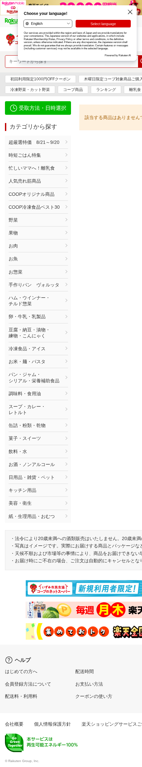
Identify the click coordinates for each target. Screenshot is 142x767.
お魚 (13, 258)
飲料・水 (18, 451)
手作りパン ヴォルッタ (34, 284)
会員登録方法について (28, 684)
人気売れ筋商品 (25, 181)
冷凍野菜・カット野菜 (30, 89)
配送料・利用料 (21, 696)
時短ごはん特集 (25, 155)
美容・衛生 (20, 503)
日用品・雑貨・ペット (32, 477)
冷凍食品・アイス (27, 348)
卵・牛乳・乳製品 (27, 316)
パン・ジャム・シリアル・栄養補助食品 (34, 377)
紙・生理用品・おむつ (32, 516)
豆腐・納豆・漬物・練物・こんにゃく (29, 332)
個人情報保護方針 (52, 724)
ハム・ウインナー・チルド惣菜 (29, 300)
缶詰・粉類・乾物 (27, 425)
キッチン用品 (22, 490)
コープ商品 (73, 89)
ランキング (106, 89)
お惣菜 (15, 272)
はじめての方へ (21, 671)
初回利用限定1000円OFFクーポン (40, 79)
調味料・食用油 (25, 393)
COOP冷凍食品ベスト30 (34, 207)
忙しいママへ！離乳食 (32, 168)
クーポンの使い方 (93, 696)
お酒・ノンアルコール (32, 464)
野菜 (13, 220)
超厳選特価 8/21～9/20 (34, 142)
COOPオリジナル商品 (31, 194)
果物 (13, 232)
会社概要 (14, 724)
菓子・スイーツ (25, 438)
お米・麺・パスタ (27, 361)
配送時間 (84, 671)
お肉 (13, 245)
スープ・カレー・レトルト (27, 409)
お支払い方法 (89, 684)
